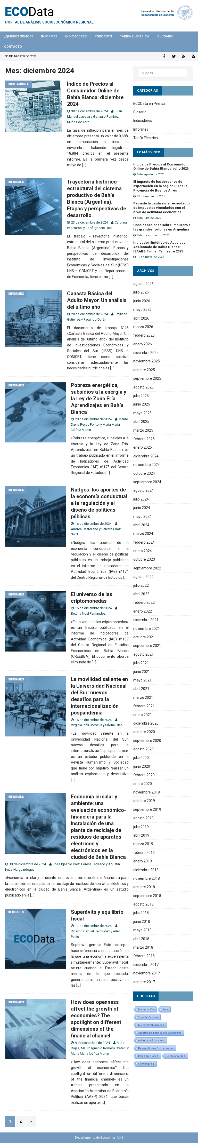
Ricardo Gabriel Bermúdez (90, 931)
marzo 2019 (143, 844)
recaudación (146, 1009)
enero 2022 (142, 611)
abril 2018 (141, 939)
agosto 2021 (143, 654)
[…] (84, 165)
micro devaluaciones (151, 1025)
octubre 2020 (144, 732)
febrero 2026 (144, 335)
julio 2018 (141, 913)
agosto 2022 (143, 577)
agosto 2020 (143, 749)
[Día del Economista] (183, 56)
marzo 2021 (143, 697)
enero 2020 (142, 784)
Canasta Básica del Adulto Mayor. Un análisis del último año (97, 300)
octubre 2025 (144, 370)
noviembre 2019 (146, 792)
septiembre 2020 (147, 741)
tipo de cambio (148, 1017)
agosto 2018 (143, 904)
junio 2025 (141, 404)
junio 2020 (141, 766)
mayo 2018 (142, 930)
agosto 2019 (143, 818)
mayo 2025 (142, 413)
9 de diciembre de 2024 (92, 1043)
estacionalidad (176, 1056)
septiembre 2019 (147, 809)
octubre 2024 (144, 473)
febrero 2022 (144, 602)
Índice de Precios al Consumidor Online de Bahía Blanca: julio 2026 (160, 166)
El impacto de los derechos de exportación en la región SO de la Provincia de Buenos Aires (160, 186)
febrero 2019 (144, 853)
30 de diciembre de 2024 (89, 111)
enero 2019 (142, 861)
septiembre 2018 (147, 896)
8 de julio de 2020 (149, 218)
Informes (49, 36)
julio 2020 (141, 758)
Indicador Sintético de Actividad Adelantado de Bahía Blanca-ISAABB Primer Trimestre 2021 (159, 247)
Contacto (13, 47)
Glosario (165, 36)
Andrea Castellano (84, 529)
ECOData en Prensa (149, 103)
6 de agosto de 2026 (150, 174)
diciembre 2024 (146, 456)
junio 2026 (141, 301)
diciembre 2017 (146, 965)
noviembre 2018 (146, 878)
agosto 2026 (143, 284)
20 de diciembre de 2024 (89, 314)
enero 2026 (142, 344)
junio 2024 (141, 508)
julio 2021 (141, 663)
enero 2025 (142, 447)
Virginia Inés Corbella (86, 725)
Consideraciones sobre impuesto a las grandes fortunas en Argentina (162, 227)
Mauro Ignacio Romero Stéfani (103, 1048)
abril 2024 (141, 525)
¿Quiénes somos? (18, 36)
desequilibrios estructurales (155, 1048)
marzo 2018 (143, 947)
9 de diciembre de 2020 (153, 235)
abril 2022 (141, 594)
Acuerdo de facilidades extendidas (160, 1032)
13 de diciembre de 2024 (27, 864)
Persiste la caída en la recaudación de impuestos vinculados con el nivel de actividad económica (162, 207)
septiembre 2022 (147, 568)
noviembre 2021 (146, 628)
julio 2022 (141, 585)
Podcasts (103, 36)
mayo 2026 (142, 309)
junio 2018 (141, 921)
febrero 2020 (144, 775)
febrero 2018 (144, 956)
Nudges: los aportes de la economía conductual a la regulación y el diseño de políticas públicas (99, 503)
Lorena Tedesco (93, 864)
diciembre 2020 (146, 723)
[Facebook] (164, 56)
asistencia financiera (151, 1040)
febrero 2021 (144, 706)
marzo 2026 (143, 327)
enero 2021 (142, 715)
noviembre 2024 (146, 465)
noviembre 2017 (146, 973)
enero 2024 (142, 551)
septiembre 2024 (147, 482)
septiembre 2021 (147, 646)
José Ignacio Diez (99, 228)
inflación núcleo (148, 1056)
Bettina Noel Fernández (88, 613)
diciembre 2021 (146, 620)
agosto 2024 (143, 490)
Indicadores (76, 36)
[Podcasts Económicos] (193, 56)
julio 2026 (141, 292)
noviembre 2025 (146, 361)
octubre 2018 (144, 887)
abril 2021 (141, 689)
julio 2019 (141, 827)
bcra (165, 1009)
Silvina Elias (113, 725)
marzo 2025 (143, 430)
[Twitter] (173, 56)
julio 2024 (141, 499)
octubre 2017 (144, 982)
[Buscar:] (163, 73)
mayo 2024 (142, 516)
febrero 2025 (144, 439)
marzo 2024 (143, 533)
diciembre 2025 (146, 353)
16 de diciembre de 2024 (93, 524)
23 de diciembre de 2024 (89, 222)
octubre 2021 (144, 637)
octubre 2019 (144, 801)
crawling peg (146, 1063)
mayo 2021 (142, 680)
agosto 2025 (143, 387)
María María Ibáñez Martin (90, 1053)
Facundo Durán (95, 319)
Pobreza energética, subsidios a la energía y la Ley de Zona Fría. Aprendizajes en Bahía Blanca (98, 398)
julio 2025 (141, 396)
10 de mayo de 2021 (150, 257)
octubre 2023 (144, 559)
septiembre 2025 (147, 378)
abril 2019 (141, 835)
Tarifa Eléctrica (134, 36)
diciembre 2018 (146, 870)
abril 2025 (141, 421)
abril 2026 (141, 318)
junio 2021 (141, 672)
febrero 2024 (144, 542)
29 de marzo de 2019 (151, 196)
